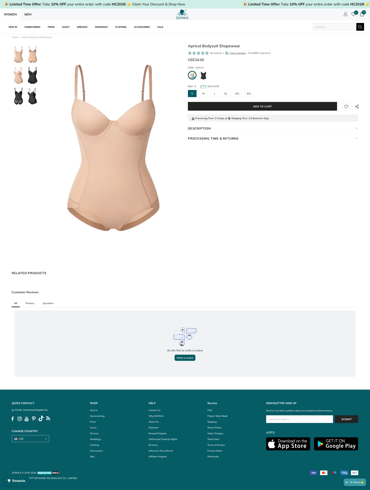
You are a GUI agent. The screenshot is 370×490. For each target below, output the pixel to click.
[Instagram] (19, 418)
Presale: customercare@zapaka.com (31, 410)
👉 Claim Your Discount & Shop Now (156, 4)
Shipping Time (239, 118)
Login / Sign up (345, 15)
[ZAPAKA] (182, 14)
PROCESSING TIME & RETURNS (213, 138)
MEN (27, 14)
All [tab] (15, 303)
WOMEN (10, 14)
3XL (248, 93)
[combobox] (334, 27)
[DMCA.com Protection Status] (48, 472)
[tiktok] (41, 418)
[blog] (48, 418)
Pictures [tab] (30, 303)
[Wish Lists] (346, 106)
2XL (237, 93)
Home (15, 37)
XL (225, 93)
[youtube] (26, 418)
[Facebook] (12, 418)
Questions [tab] (48, 303)
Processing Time (204, 118)
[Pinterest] (33, 418)
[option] (113, 147)
